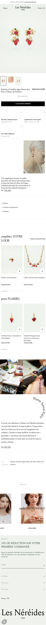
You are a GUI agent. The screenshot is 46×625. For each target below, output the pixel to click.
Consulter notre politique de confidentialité (15, 613)
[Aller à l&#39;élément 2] (11, 79)
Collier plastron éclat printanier (34, 278)
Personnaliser (23, 621)
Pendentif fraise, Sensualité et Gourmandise (11, 337)
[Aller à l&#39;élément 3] (18, 81)
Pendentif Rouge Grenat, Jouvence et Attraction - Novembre (32, 338)
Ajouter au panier (23, 104)
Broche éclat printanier (9, 278)
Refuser (8, 621)
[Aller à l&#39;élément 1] (3, 81)
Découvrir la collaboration (30, 1)
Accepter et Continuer (38, 621)
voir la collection (37, 239)
